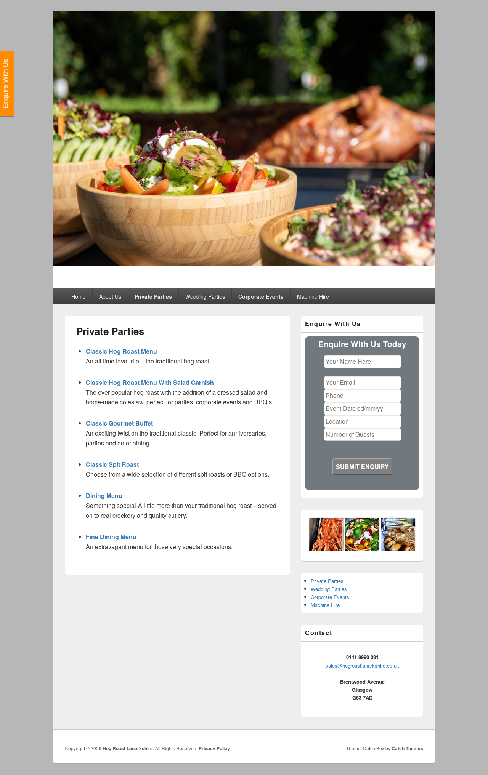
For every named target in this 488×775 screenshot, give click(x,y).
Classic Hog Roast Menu (121, 351)
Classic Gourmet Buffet (119, 423)
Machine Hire (313, 296)
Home (78, 296)
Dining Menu (104, 495)
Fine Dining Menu (111, 536)
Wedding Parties (205, 296)
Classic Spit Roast (112, 464)
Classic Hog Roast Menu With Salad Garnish (150, 382)
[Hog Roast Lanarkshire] (244, 263)
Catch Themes (407, 748)
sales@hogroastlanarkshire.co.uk (362, 665)
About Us (110, 296)
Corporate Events (261, 296)
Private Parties (153, 296)
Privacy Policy (214, 748)
